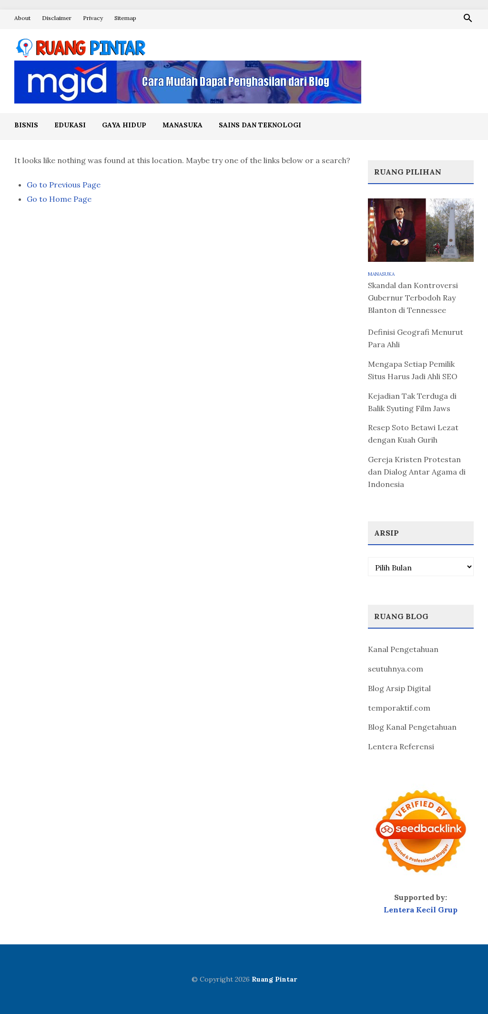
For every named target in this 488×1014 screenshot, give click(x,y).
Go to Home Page (59, 199)
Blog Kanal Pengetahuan (412, 727)
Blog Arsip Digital (399, 688)
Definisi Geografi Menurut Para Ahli (415, 338)
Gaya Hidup (124, 125)
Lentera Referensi (401, 746)
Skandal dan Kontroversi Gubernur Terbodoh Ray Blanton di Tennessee (413, 297)
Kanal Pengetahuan (403, 649)
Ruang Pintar (274, 979)
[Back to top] (461, 987)
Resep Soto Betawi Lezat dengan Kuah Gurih (413, 434)
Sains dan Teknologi (260, 125)
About (22, 17)
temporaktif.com (399, 708)
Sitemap (125, 17)
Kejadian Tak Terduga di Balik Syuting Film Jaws (412, 402)
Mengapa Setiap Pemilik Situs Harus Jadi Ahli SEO (413, 370)
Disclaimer (56, 17)
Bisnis (26, 125)
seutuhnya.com (395, 668)
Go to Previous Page (64, 184)
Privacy (93, 17)
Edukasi (70, 125)
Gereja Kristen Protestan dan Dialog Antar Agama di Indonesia (417, 472)
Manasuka (183, 125)
